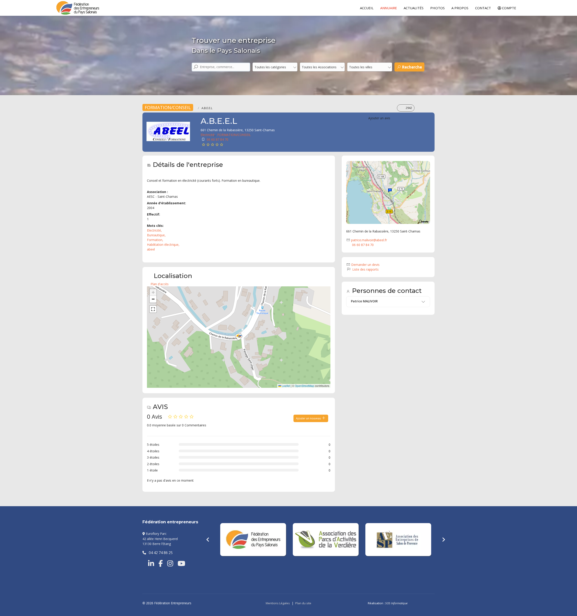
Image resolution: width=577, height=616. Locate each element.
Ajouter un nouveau (309, 418)
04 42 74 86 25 (159, 552)
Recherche (411, 67)
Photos (437, 8)
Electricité (208, 135)
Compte (508, 8)
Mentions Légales (278, 603)
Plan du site (303, 603)
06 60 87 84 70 (217, 139)
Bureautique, (157, 235)
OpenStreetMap (304, 386)
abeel (151, 249)
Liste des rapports (365, 269)
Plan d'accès (160, 284)
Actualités (414, 8)
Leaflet (285, 386)
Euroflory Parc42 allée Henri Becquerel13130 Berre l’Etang (160, 538)
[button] (238, 337)
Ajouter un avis (379, 118)
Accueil (366, 8)
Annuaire (388, 8)
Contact (483, 8)
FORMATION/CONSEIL (168, 107)
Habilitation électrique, (163, 244)
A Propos (459, 8)
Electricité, (155, 230)
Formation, (155, 240)
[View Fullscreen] (153, 309)
